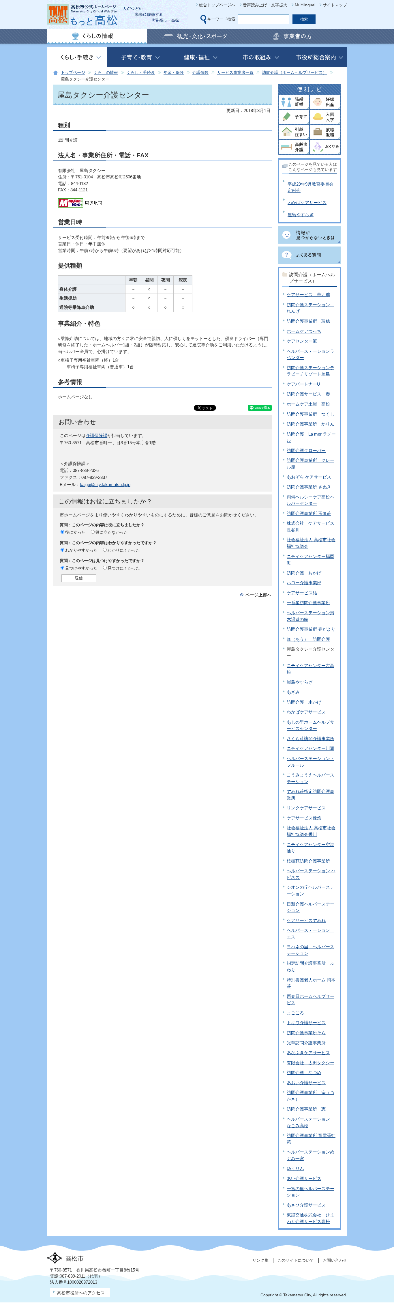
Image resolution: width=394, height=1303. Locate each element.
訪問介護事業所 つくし (310, 414)
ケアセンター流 (302, 341)
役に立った (75, 532)
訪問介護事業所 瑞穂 (308, 321)
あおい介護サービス (306, 1082)
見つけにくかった (124, 568)
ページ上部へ (258, 594)
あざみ (293, 692)
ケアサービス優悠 (304, 817)
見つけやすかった (81, 568)
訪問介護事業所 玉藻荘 (309, 513)
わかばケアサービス (307, 202)
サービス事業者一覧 (235, 72)
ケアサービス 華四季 (308, 294)
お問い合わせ (335, 1260)
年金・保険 (174, 72)
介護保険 (200, 72)
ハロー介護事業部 (304, 582)
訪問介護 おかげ (304, 572)
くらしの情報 (106, 72)
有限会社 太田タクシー (310, 1062)
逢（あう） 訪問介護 (308, 639)
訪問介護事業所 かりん (310, 423)
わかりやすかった (81, 550)
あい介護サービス (304, 1178)
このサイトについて (295, 1260)
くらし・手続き (141, 72)
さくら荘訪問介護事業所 (310, 738)
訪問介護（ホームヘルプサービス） (294, 72)
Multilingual (305, 5)
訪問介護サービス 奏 (308, 393)
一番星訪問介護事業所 (308, 602)
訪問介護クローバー (306, 450)
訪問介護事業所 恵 (306, 1108)
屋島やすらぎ (301, 214)
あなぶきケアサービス (308, 1052)
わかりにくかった (124, 550)
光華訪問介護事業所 (306, 1042)
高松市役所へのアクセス (81, 1292)
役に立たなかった (111, 532)
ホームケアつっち (304, 331)
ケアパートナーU (303, 384)
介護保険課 (96, 435)
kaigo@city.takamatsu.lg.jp (105, 484)
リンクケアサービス (306, 807)
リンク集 (260, 1260)
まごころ (295, 1012)
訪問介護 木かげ (304, 702)
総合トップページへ (217, 5)
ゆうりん (295, 1168)
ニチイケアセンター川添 (310, 748)
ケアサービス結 (302, 592)
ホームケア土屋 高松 (308, 404)
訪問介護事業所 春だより (311, 629)
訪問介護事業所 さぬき (309, 486)
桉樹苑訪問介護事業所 (308, 860)
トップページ (73, 72)
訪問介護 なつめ (304, 1072)
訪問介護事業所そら (306, 1032)
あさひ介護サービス (306, 1205)
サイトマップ (335, 5)
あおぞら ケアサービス (309, 477)
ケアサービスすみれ (306, 920)
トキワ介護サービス (306, 1022)
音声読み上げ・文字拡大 (265, 5)
